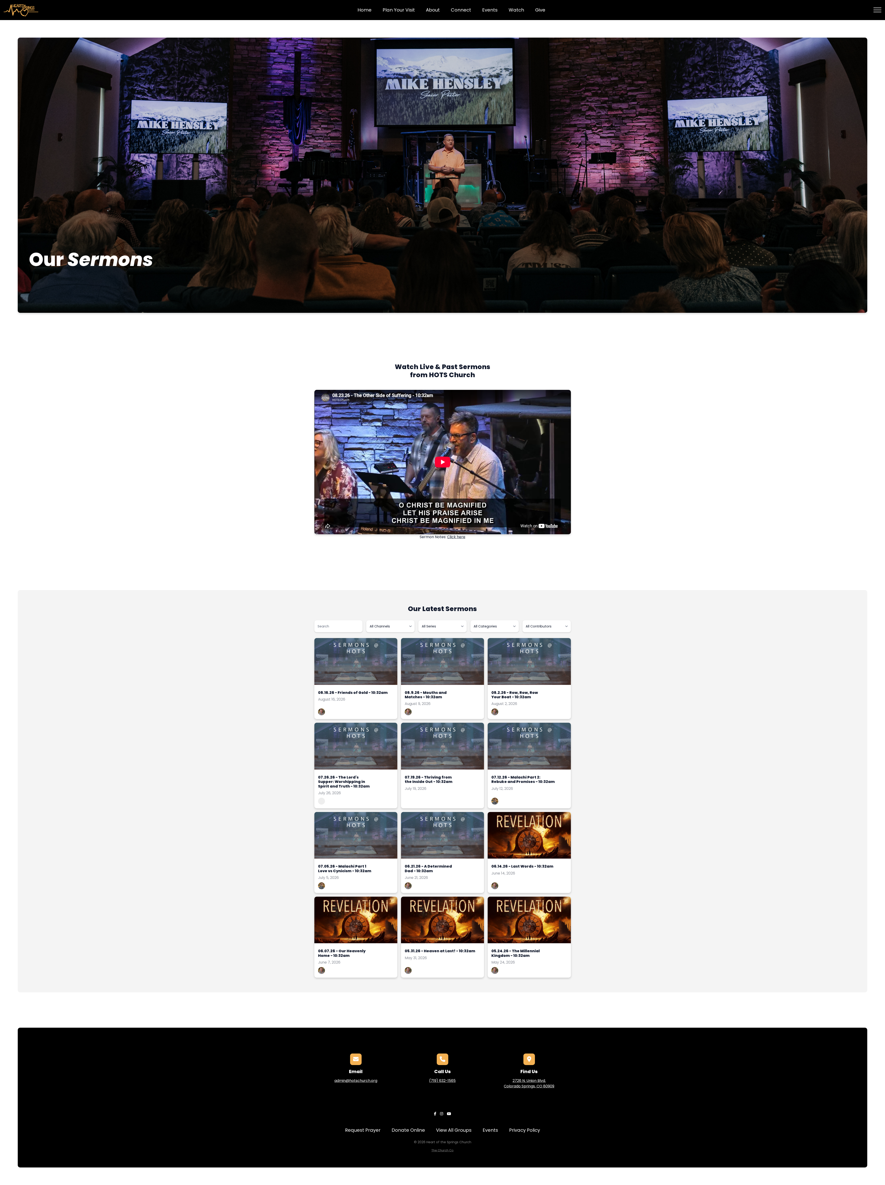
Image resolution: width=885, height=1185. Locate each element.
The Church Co (442, 1150)
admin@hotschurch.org (355, 1080)
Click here (456, 537)
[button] (877, 10)
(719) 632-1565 (442, 1080)
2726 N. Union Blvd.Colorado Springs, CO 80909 (529, 1083)
